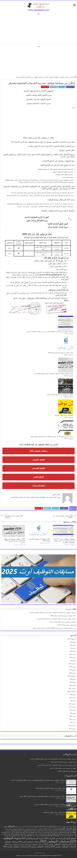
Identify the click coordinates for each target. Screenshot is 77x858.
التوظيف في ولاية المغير (57, 830)
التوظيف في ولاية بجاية (70, 832)
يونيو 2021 (73, 713)
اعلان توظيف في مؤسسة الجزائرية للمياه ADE (60, 352)
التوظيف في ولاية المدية (11, 829)
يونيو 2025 (73, 645)
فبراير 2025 (72, 657)
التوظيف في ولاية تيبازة (50, 834)
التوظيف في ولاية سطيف (25, 834)
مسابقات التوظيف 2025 (54, 841)
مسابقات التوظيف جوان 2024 (34, 844)
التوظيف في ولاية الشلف (37, 829)
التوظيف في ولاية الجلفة (50, 829)
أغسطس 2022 (71, 691)
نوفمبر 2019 (72, 728)
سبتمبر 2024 (72, 673)
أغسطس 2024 (71, 676)
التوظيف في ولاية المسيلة (69, 830)
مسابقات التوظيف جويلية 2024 (14, 844)
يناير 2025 (73, 660)
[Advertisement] (38, 28)
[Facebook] (42, 853)
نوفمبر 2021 (72, 707)
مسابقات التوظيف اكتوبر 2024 (29, 842)
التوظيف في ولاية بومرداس (27, 832)
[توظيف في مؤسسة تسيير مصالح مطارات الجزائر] (65, 386)
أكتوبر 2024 (72, 670)
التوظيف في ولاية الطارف (23, 829)
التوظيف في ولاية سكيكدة (13, 834)
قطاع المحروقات (38, 486)
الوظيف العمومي (53, 77)
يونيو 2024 (73, 682)
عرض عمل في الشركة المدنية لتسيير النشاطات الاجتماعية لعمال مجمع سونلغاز (51, 436)
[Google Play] (36, 853)
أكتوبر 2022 (72, 685)
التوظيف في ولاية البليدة (46, 826)
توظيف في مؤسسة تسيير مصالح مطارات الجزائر (60, 394)
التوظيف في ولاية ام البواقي (34, 830)
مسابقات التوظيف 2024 (39, 451)
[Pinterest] (38, 853)
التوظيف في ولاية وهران (10, 835)
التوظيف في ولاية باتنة (10, 830)
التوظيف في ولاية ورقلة (24, 835)
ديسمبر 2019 (72, 725)
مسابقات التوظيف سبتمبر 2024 (38, 846)
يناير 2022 (73, 701)
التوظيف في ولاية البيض (20, 826)
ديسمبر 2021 (72, 704)
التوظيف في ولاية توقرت (63, 834)
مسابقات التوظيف (64, 77)
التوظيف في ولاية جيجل (37, 834)
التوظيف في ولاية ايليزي (22, 830)
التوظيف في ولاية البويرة (32, 826)
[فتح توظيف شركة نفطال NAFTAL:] (65, 406)
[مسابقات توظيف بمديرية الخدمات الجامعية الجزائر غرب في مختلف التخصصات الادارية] (65, 323)
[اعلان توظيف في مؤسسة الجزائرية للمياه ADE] (65, 344)
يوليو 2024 (73, 679)
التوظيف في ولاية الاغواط (60, 826)
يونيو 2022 (73, 694)
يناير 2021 (73, 722)
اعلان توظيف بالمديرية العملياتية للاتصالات (13, 516)
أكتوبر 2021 (72, 710)
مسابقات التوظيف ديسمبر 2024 (63, 846)
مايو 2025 (73, 648)
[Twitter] (40, 853)
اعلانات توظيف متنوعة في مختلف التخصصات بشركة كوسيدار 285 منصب (53, 373)
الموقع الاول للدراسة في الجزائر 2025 (60, 838)
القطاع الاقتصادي (38, 468)
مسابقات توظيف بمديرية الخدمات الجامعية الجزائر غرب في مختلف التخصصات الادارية (50, 331)
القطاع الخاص (38, 477)
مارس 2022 (72, 697)
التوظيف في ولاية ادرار (71, 826)
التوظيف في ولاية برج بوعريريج (55, 832)
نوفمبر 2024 (72, 666)
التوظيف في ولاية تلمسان (13, 832)
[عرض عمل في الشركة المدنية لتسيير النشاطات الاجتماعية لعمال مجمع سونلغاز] (65, 428)
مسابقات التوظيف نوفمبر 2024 (14, 846)
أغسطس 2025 (71, 639)
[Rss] (44, 853)
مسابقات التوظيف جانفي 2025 (56, 844)
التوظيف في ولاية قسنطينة (52, 835)
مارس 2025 (72, 654)
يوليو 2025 (73, 642)
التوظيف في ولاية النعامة (46, 830)
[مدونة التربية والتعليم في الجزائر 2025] (38, 6)
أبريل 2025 (73, 651)
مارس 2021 (72, 719)
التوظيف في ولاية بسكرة (41, 832)
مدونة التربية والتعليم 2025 (32, 838)
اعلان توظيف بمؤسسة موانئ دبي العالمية (63, 516)
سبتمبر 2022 (72, 688)
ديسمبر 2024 (72, 663)
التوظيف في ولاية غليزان (65, 835)
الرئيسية (72, 77)
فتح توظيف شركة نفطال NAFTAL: (64, 415)
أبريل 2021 (73, 716)
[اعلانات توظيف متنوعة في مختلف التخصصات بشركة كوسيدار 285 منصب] (65, 365)
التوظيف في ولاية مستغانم (38, 835)
